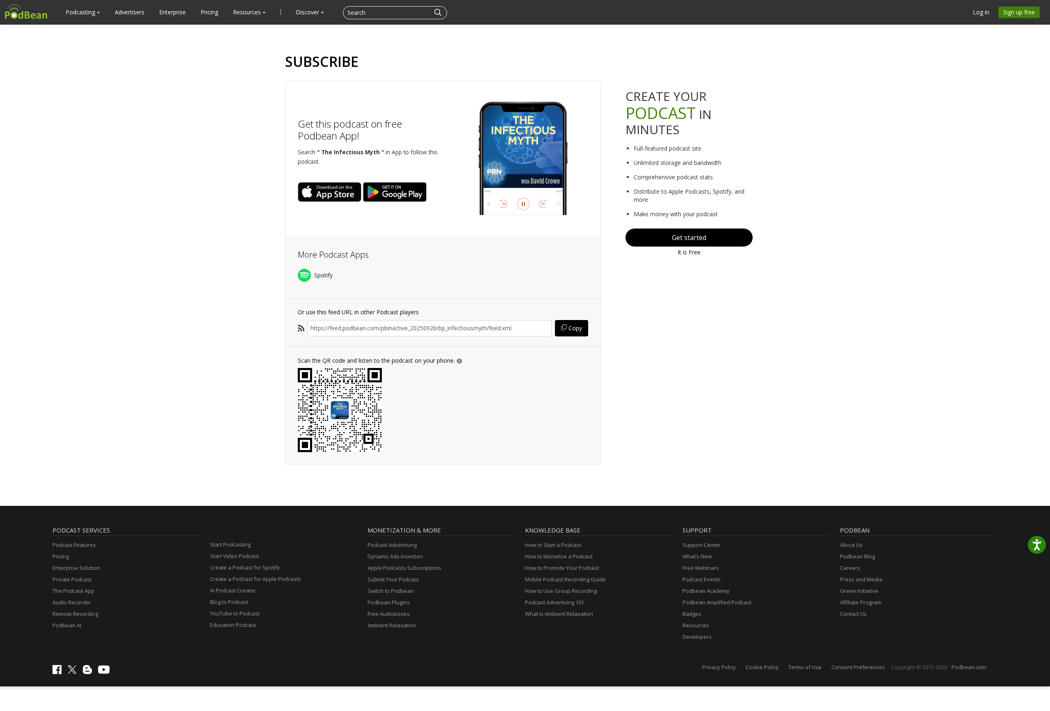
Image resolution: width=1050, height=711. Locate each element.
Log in (981, 12)
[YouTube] (106, 671)
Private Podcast (71, 579)
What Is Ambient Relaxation (559, 613)
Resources (247, 12)
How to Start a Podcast (553, 545)
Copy (574, 328)
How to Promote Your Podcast (562, 568)
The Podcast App (73, 590)
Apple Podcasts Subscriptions (404, 568)
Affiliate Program (860, 602)
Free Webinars (700, 568)
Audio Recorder (71, 602)
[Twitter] (74, 671)
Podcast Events (701, 579)
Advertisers (129, 12)
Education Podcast (233, 625)
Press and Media (861, 579)
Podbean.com (969, 667)
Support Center (701, 545)
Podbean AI (66, 625)
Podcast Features (74, 545)
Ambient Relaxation (392, 625)
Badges (691, 613)
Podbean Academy (706, 590)
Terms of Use (805, 667)
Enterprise (172, 12)
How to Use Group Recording (561, 590)
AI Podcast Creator (233, 590)
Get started (689, 237)
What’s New (697, 556)
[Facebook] (59, 672)
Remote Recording (75, 613)
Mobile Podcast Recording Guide (565, 579)
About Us (851, 545)
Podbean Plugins (389, 602)
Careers (850, 568)
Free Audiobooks (389, 613)
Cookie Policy (762, 667)
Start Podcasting (230, 544)
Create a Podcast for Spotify (245, 567)
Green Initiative (859, 590)
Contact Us (853, 613)
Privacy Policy (719, 667)
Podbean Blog (857, 556)
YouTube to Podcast (235, 613)
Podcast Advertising (392, 545)
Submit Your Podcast (393, 579)
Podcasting (81, 12)
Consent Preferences (858, 667)
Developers (697, 636)
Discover (308, 12)
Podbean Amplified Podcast (716, 602)
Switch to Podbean (391, 590)
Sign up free (1019, 12)
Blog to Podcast (229, 602)
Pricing (209, 12)
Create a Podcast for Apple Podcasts (255, 579)
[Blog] (89, 672)
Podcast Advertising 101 (554, 602)
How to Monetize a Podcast (559, 556)
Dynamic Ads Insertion (395, 556)
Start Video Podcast (234, 556)
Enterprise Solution (76, 568)
